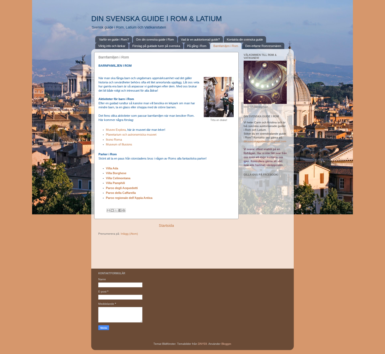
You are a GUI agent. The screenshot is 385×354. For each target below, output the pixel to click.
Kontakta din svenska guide (245, 39)
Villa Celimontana (118, 178)
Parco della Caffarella (121, 192)
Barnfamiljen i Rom (225, 46)
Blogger (226, 343)
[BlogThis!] (112, 210)
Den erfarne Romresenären (263, 46)
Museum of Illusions (119, 144)
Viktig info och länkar (111, 46)
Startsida (166, 225)
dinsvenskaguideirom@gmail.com (265, 141)
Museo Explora (116, 129)
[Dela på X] (116, 210)
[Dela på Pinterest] (124, 210)
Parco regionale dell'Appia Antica (129, 198)
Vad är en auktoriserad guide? (200, 39)
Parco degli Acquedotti (122, 188)
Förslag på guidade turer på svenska (156, 46)
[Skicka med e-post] (108, 210)
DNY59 (202, 343)
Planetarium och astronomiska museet (131, 134)
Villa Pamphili (115, 183)
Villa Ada (112, 168)
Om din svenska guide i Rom (155, 39)
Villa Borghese (116, 173)
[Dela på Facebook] (120, 210)
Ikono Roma (114, 139)
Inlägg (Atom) (129, 233)
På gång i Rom (197, 46)
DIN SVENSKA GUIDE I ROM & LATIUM (156, 18)
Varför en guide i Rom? (114, 39)
